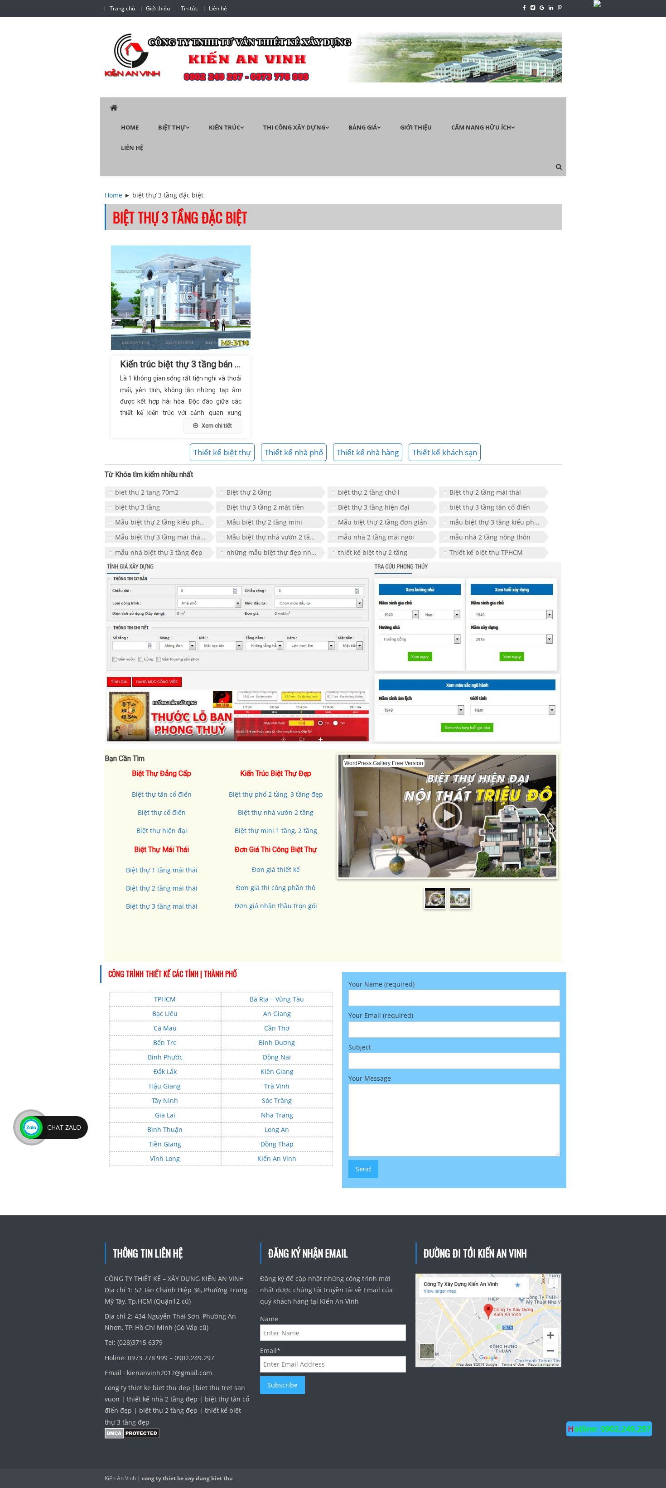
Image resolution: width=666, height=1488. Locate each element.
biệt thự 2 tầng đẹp (168, 1410)
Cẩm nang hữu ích (481, 127)
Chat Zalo (64, 1127)
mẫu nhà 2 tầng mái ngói (376, 537)
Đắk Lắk (165, 1071)
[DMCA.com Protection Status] (132, 1435)
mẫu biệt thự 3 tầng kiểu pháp (495, 522)
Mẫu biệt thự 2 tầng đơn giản (382, 522)
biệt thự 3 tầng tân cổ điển (489, 507)
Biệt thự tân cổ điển (162, 794)
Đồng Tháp (277, 1144)
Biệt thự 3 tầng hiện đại (374, 507)
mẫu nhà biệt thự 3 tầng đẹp (159, 552)
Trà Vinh (277, 1086)
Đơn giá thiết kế (276, 869)
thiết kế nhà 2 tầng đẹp (162, 1399)
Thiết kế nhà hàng (368, 452)
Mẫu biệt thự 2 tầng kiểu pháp (161, 522)
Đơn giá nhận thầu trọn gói (276, 905)
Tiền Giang (165, 1144)
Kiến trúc (224, 127)
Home (130, 127)
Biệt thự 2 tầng (249, 492)
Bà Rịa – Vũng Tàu (277, 999)
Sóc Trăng (277, 1100)
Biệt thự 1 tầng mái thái (162, 870)
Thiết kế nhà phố (294, 452)
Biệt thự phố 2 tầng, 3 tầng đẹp (276, 794)
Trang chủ (122, 8)
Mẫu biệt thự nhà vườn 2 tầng (272, 537)
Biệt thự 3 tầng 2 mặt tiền (265, 507)
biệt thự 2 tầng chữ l (369, 492)
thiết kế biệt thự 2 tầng (372, 552)
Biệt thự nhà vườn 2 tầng (276, 812)
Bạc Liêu (165, 1013)
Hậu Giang (165, 1086)
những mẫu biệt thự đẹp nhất (272, 552)
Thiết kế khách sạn (444, 452)
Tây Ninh (165, 1100)
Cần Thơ (277, 1028)
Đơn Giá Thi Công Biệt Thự (276, 849)
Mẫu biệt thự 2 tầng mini (264, 522)
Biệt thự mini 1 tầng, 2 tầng (276, 830)
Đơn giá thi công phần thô (275, 887)
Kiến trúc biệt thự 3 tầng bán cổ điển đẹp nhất (210, 364)
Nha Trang (277, 1115)
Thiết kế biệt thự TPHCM (486, 552)
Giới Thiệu (416, 127)
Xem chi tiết (217, 425)
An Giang (277, 1013)
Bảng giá (362, 127)
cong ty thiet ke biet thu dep (148, 1387)
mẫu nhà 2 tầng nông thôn (490, 537)
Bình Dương (277, 1042)
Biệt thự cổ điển (162, 812)
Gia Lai (165, 1115)
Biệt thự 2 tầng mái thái (485, 492)
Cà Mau (165, 1028)
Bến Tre (165, 1042)
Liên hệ (218, 8)
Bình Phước (165, 1057)
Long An (277, 1129)
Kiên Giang (277, 1071)
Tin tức (189, 8)
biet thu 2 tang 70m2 (147, 492)
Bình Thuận (165, 1129)
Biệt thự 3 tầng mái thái (162, 906)
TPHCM (165, 999)
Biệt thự (172, 127)
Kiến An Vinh (276, 1158)
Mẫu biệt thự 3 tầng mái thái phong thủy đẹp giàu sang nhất (164, 537)
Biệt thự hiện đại (161, 830)
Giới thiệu (158, 8)
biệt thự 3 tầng (137, 507)
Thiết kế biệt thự (222, 452)
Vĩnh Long (165, 1158)
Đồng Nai (277, 1057)
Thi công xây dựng (294, 127)
